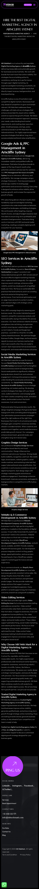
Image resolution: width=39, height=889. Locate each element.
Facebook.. (29, 785)
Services (5, 800)
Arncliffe (26, 66)
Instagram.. (17, 785)
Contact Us (6, 832)
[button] (34, 4)
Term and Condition (9, 855)
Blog (4, 835)
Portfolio (5, 828)
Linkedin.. (6, 785)
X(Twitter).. (7, 789)
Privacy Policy (25, 855)
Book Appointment (9, 803)
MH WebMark (6, 63)
